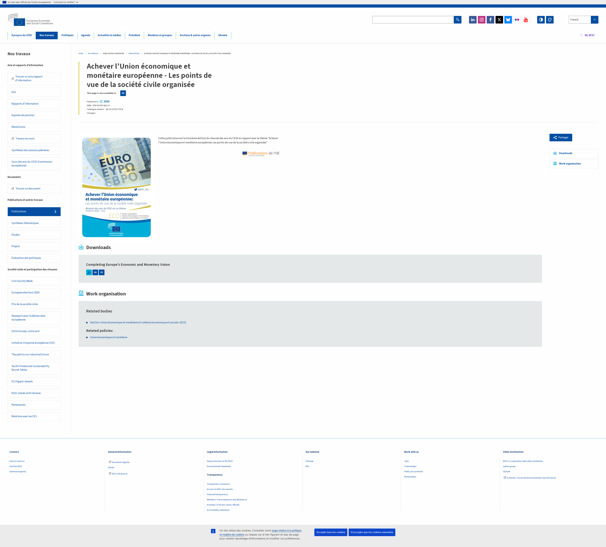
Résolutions (18, 127)
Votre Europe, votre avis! (26, 331)
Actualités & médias (109, 35)
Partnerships (410, 476)
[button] (561, 137)
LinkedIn (473, 20)
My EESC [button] (590, 35)
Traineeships (410, 466)
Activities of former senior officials (223, 504)
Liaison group (509, 466)
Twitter (499, 20)
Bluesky (508, 20)
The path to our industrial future (30, 354)
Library (111, 467)
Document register (121, 462)
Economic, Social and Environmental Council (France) (531, 477)
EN (123, 93)
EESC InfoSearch (119, 473)
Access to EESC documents (220, 489)
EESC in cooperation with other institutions (523, 461)
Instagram (481, 20)
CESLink (506, 471)
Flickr (517, 20)
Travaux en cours (25, 139)
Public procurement (413, 471)
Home (81, 53)
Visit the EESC (15, 466)
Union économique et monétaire (108, 337)
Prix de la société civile (25, 304)
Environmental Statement (219, 466)
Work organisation (570, 164)
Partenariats (19, 405)
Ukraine (222, 35)
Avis (14, 92)
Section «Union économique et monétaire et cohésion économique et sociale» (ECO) (138, 322)
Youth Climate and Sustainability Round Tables (30, 368)
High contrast (541, 20)
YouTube (526, 20)
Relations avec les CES (24, 416)
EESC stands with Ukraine (26, 393)
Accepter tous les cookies (331, 532)
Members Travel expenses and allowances (227, 499)
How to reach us (17, 461)
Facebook (490, 20)
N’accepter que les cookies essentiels (372, 532)
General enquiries (17, 471)
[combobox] (583, 20)
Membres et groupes (160, 35)
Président (134, 35)
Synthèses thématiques (25, 223)
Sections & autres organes (195, 35)
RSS (307, 466)
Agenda (85, 35)
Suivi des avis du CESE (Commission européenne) (32, 164)
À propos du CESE (22, 35)
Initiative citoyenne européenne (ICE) (33, 343)
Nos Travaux (93, 53)
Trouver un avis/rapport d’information (28, 78)
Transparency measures (218, 484)
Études (16, 235)
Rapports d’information (25, 104)
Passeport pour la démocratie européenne (28, 318)
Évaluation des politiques (26, 258)
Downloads (565, 153)
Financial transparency (217, 494)
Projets (16, 246)
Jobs (406, 461)
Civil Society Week (22, 281)
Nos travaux (47, 35)
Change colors (550, 20)
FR (101, 272)
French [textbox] (574, 20)
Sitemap (309, 461)
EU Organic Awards (22, 381)
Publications (19, 211)
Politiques (68, 35)
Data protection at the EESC (220, 461)
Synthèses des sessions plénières (30, 150)
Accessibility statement (218, 510)
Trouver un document (27, 189)
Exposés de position (23, 115)
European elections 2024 (25, 292)
